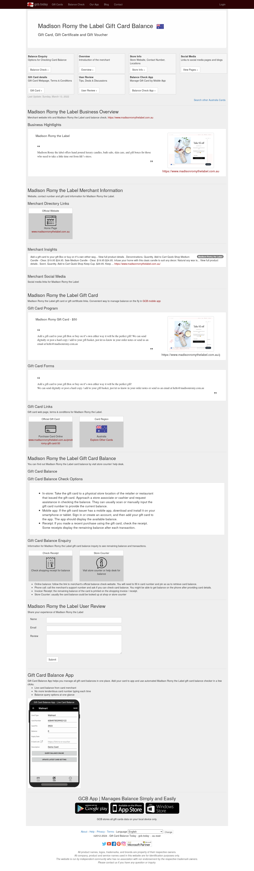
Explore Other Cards (101, 439)
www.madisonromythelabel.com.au (51, 231)
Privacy (101, 831)
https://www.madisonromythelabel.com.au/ (137, 263)
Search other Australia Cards (209, 100)
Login (222, 4)
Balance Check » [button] (39, 69)
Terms (110, 831)
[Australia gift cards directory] (160, 25)
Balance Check (76, 4)
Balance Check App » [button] (144, 90)
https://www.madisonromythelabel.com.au (130, 117)
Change (168, 831)
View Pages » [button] (190, 69)
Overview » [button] (87, 69)
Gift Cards (57, 4)
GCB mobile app (152, 301)
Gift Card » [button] (36, 90)
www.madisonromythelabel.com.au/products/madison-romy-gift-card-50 (58, 441)
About (84, 831)
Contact (118, 4)
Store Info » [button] (138, 69)
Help (92, 831)
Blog (106, 4)
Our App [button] (94, 4)
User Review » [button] (89, 90)
